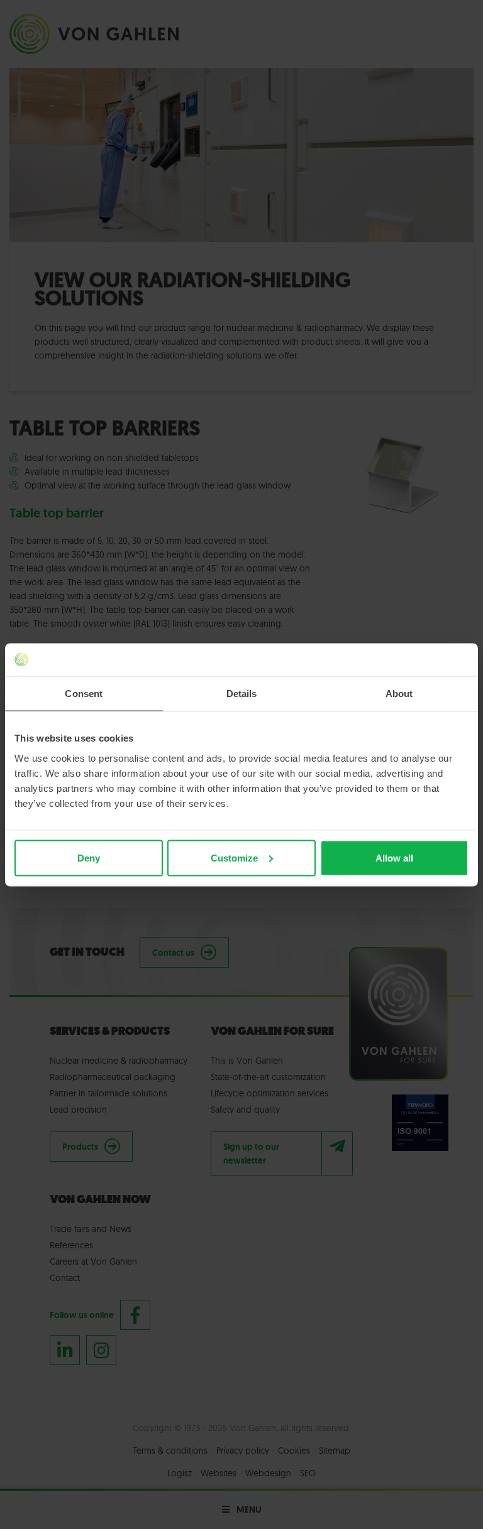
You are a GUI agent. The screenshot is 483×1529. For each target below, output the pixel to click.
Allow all (394, 857)
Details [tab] (241, 693)
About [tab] (399, 693)
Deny (88, 857)
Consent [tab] (84, 693)
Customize (234, 857)
